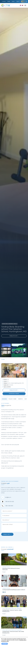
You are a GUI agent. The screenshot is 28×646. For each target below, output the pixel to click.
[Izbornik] (25, 5)
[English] (22, 5)
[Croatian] (20, 5)
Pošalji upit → (7, 534)
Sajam (13, 1)
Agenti (17, 1)
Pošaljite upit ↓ (14, 335)
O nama (4, 1)
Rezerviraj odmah (14, 393)
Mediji (8, 1)
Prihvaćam (5, 643)
